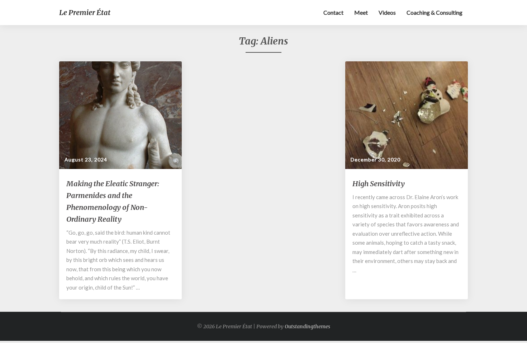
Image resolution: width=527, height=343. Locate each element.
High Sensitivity (378, 183)
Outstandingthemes (307, 326)
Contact (333, 12)
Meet (361, 12)
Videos (387, 12)
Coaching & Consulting (434, 12)
